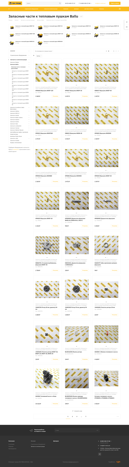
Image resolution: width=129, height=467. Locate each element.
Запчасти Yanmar (14, 128)
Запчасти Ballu (14, 64)
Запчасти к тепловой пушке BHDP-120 (53, 33)
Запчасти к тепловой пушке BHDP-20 (53, 26)
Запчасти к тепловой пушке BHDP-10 (24, 26)
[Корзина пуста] (119, 9)
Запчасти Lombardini (15, 126)
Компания (11, 441)
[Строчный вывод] (116, 51)
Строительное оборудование (18, 55)
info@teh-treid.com (100, 3)
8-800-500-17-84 (85, 3)
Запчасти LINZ (14, 138)
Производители (12, 448)
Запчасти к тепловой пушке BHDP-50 (109, 26)
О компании (11, 444)
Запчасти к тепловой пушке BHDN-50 (24, 41)
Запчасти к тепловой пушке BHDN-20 (81, 33)
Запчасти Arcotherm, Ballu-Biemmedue (17, 108)
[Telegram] (99, 454)
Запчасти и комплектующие (18, 59)
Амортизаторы (14, 134)
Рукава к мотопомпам (16, 142)
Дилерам (56, 441)
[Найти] (60, 3)
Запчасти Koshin (14, 121)
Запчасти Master (14, 62)
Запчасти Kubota (14, 140)
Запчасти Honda (14, 115)
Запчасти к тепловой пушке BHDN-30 (109, 33)
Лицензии (11, 446)
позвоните (16, 149)
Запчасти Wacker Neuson (16, 130)
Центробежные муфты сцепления (19, 132)
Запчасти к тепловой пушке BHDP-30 (81, 26)
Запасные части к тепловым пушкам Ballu (18, 67)
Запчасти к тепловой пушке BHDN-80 (53, 41)
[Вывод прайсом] (118, 51)
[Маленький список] (106, 51)
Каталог (33, 441)
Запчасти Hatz (14, 124)
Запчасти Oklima (14, 111)
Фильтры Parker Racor (16, 136)
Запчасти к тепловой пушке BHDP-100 (25, 33)
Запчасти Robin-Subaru (16, 117)
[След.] (117, 416)
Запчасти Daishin (14, 119)
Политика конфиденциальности (70, 462)
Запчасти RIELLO (14, 113)
